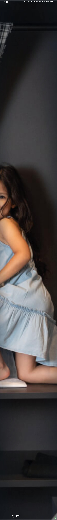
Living (31, 1)
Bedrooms (28, 1)
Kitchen (25, 1)
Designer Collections (42, 1)
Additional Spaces (36, 1)
